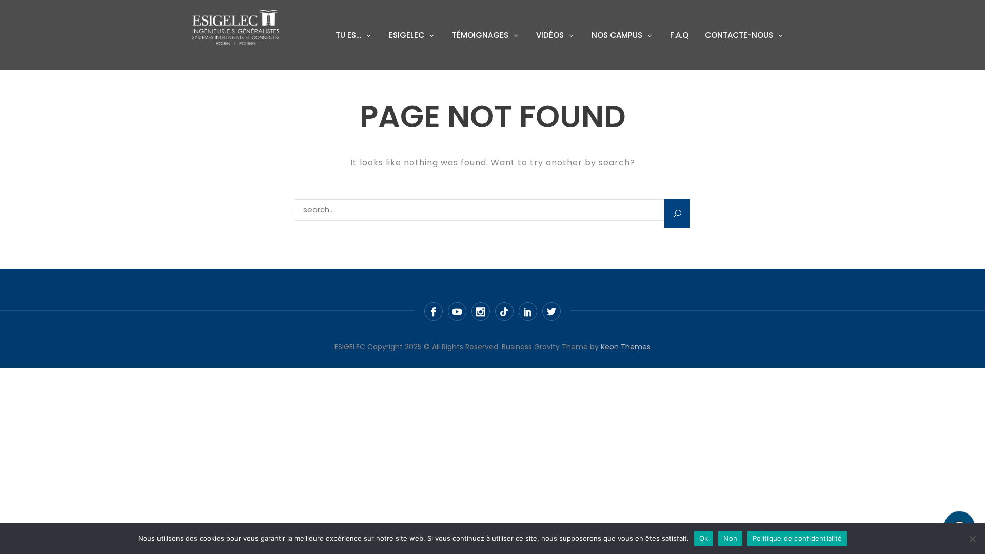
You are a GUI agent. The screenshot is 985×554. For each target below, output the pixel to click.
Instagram (480, 311)
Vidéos (550, 35)
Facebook (433, 311)
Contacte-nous (739, 35)
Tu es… (348, 35)
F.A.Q (679, 35)
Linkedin (528, 311)
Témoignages (480, 35)
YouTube (457, 311)
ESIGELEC (406, 35)
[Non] (972, 538)
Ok (703, 538)
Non (730, 538)
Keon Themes (626, 347)
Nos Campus (617, 35)
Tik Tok (504, 311)
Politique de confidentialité (797, 538)
